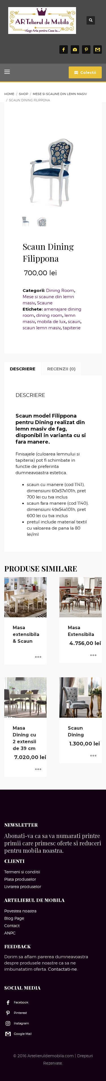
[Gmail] (97, 49)
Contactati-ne (62, 969)
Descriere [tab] (22, 368)
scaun (74, 321)
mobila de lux (51, 321)
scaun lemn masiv (41, 327)
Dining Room (60, 290)
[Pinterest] (86, 49)
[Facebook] (63, 49)
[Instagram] (75, 49)
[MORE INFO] (38, 657)
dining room (49, 315)
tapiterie (72, 327)
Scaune (45, 303)
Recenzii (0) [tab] (61, 368)
